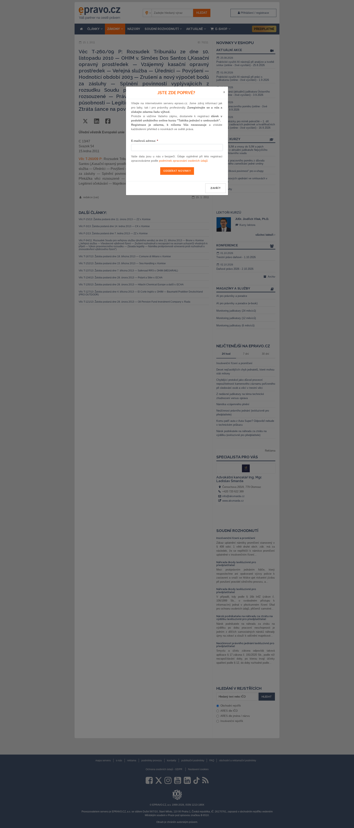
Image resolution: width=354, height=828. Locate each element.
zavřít (215, 188)
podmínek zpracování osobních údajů (183, 160)
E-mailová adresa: (144, 140)
